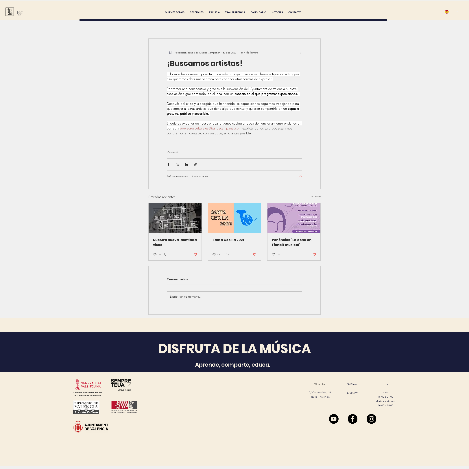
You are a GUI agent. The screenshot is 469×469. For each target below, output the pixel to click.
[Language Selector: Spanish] (451, 11)
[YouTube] (334, 419)
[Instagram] (371, 419)
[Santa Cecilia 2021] (234, 218)
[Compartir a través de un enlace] (195, 164)
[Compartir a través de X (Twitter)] (177, 164)
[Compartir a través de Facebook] (168, 164)
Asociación (173, 152)
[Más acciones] (300, 52)
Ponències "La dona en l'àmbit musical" (291, 242)
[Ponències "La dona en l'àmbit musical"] (293, 218)
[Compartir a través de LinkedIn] (186, 164)
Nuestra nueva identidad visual (175, 242)
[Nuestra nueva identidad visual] (175, 218)
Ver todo (316, 196)
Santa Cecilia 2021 (228, 240)
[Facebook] (352, 419)
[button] (196, 12)
